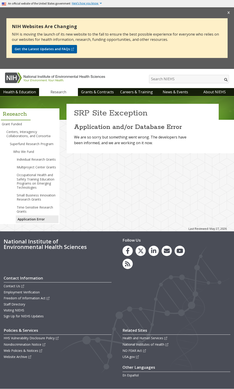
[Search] (226, 80)
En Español (130, 375)
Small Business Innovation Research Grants (36, 197)
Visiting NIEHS (14, 310)
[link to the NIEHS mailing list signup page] (167, 251)
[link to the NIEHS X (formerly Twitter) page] (141, 251)
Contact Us (12, 286)
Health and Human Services (142, 338)
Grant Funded (12, 124)
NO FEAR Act (132, 350)
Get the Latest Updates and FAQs (42, 49)
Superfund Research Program (31, 144)
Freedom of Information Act (24, 298)
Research (58, 91)
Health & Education (19, 91)
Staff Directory (14, 304)
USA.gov (128, 357)
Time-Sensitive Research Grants (35, 209)
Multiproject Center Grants (36, 167)
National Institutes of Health (143, 344)
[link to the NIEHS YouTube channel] (180, 251)
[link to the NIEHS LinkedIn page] (154, 251)
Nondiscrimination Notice (22, 344)
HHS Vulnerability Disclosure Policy (29, 338)
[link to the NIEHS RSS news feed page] (127, 264)
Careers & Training (136, 91)
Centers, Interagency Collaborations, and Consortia (28, 134)
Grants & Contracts (97, 91)
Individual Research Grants (36, 159)
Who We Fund (23, 151)
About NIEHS (214, 91)
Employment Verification (22, 292)
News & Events (175, 91)
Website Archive (15, 357)
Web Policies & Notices (21, 350)
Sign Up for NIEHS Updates (24, 316)
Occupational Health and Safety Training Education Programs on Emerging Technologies (35, 181)
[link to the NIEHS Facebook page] (127, 251)
